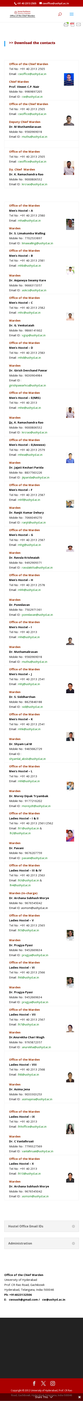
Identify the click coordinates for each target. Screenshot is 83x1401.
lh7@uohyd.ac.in (28, 1024)
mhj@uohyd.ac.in (29, 684)
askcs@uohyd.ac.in (34, 290)
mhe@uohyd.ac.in (29, 408)
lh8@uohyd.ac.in (28, 1074)
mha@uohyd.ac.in (29, 220)
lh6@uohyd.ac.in (28, 977)
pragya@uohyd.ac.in (35, 955)
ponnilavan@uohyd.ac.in (37, 615)
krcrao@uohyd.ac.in (34, 184)
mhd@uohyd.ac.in (29, 357)
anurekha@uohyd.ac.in (36, 1047)
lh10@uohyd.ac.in (29, 1173)
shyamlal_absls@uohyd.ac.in (27, 759)
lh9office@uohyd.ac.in (32, 1126)
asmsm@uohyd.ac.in (35, 1196)
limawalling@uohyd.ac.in (37, 243)
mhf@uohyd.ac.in (29, 500)
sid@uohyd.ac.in (32, 707)
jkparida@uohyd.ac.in (35, 477)
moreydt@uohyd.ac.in (36, 806)
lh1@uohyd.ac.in (28, 828)
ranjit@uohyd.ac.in (34, 522)
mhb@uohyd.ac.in (29, 265)
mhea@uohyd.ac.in (30, 455)
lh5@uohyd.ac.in (28, 930)
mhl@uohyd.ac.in (29, 781)
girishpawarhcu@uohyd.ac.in (27, 385)
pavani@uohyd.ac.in (34, 858)
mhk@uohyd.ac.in (29, 729)
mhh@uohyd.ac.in (29, 590)
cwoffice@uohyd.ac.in (32, 74)
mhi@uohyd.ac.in (29, 637)
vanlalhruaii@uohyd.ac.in (37, 1151)
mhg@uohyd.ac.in (29, 545)
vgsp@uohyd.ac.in (34, 335)
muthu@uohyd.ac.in (34, 136)
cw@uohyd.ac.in (32, 96)
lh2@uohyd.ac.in (20, 833)
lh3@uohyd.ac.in (28, 880)
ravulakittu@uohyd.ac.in (37, 567)
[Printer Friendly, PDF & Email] (72, 24)
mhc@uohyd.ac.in (29, 312)
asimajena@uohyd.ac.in (37, 1099)
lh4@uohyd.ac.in (20, 885)
